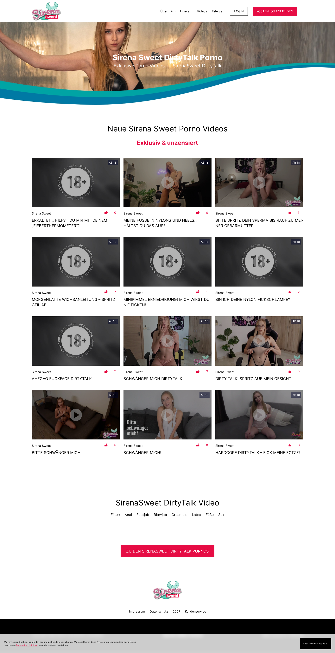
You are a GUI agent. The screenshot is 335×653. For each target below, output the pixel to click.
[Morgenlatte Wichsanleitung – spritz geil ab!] (76, 262)
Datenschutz (159, 611)
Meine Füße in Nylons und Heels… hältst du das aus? (160, 223)
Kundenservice (195, 611)
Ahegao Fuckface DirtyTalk (62, 378)
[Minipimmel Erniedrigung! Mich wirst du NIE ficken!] (167, 262)
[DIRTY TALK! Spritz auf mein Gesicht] (259, 341)
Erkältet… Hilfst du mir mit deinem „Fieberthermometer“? (69, 223)
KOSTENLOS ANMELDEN (274, 11)
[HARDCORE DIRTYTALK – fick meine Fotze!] (259, 414)
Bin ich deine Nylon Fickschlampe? (252, 299)
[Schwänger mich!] (167, 414)
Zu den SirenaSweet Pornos (167, 551)
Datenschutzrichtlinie (26, 645)
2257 (176, 611)
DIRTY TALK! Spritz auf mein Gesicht (253, 378)
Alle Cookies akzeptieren (315, 643)
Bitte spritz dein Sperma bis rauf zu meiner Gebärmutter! (259, 223)
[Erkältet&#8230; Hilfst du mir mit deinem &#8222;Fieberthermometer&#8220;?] (76, 182)
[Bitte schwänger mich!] (76, 414)
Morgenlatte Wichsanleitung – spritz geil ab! (73, 302)
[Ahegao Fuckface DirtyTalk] (76, 341)
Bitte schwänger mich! (57, 452)
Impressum (137, 611)
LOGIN (239, 11)
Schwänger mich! (142, 452)
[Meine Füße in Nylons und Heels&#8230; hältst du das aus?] (167, 182)
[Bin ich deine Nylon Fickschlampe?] (259, 262)
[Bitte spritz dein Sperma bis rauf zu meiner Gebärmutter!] (259, 182)
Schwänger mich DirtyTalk (152, 378)
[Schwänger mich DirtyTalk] (167, 341)
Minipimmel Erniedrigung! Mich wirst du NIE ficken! (166, 302)
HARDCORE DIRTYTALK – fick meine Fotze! (257, 452)
